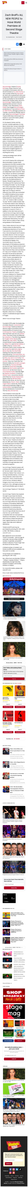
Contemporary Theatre (10, 332)
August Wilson (7, 384)
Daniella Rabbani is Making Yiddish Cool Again (18, 953)
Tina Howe (16, 354)
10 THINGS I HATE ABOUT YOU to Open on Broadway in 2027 (13, 1095)
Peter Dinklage (9, 283)
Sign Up (8, 1163)
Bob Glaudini (15, 265)
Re (3, 375)
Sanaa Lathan (19, 482)
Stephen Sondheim (10, 373)
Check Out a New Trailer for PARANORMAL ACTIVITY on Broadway (19, 960)
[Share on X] (20, 44)
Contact (17, 1175)
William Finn (7, 344)
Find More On (13, 739)
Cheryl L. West (15, 382)
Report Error (14, 1179)
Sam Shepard (18, 302)
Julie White (16, 407)
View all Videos (7, 983)
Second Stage (7, 86)
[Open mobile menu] (26, 2)
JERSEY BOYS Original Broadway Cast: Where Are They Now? (13, 64)
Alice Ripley (11, 403)
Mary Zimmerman (13, 390)
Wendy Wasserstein (17, 377)
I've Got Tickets (8, 706)
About (12, 1175)
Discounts (19, 1040)
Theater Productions (9, 217)
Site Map (20, 1177)
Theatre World (7, 431)
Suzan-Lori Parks (19, 298)
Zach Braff (20, 93)
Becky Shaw (20, 109)
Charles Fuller (16, 346)
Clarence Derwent (19, 427)
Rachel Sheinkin (18, 344)
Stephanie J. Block (8, 478)
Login (19, 2)
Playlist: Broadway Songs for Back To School (13, 69)
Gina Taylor (7, 375)
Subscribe (14, 888)
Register (15, 2)
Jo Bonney (20, 475)
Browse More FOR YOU (14, 662)
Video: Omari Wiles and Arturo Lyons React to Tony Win (17, 750)
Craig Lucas (7, 252)
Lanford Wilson (7, 387)
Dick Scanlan (13, 368)
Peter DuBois (6, 225)
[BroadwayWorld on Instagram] (13, 1169)
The (24, 255)
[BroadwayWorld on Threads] (10, 1172)
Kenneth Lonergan (19, 363)
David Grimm (20, 238)
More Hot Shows (8, 1040)
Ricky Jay (22, 354)
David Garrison (7, 480)
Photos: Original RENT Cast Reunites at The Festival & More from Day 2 (14, 1110)
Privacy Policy (20, 1183)
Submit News (9, 1177)
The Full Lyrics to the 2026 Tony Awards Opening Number (17, 775)
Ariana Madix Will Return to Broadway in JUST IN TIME (13, 1080)
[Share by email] (24, 44)
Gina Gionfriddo (13, 231)
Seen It (8, 704)
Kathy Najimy (18, 349)
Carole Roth (17, 325)
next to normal (14, 358)
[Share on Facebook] (17, 44)
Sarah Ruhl (13, 366)
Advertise (7, 1175)
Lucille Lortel (21, 431)
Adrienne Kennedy (8, 287)
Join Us (21, 1175)
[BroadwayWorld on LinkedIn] (17, 1169)
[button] (22, 2)
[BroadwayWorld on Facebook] (10, 1169)
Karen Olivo (8, 484)
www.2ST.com (7, 533)
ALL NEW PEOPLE (18, 92)
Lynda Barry (7, 337)
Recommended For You (8, 908)
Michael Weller (16, 378)
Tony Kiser (22, 114)
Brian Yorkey (11, 359)
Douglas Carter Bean (10, 339)
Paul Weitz (21, 229)
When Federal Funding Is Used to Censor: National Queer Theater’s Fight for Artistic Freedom (14, 54)
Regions (15, 1177)
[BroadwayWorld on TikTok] (20, 1169)
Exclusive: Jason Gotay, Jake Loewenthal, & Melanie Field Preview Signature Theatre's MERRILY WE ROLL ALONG (19, 968)
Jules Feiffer (13, 340)
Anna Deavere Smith (9, 372)
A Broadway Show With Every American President (13, 59)
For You (9, 575)
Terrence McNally (16, 365)
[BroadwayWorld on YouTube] (13, 1172)
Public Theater (7, 257)
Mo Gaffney (7, 349)
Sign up (14, 1059)
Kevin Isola (11, 482)
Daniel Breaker (18, 478)
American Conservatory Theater (12, 306)
